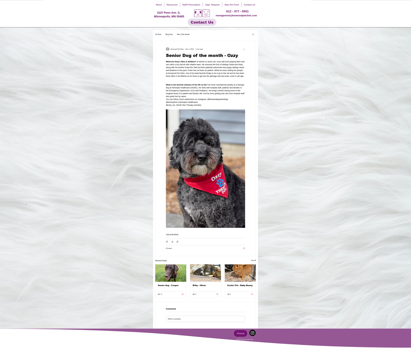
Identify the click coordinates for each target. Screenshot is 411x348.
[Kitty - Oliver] (205, 273)
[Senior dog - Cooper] (170, 273)
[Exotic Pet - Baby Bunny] (240, 273)
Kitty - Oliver (199, 285)
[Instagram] (252, 333)
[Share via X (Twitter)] (172, 242)
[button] (158, 5)
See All (253, 260)
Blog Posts (169, 34)
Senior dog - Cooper (168, 285)
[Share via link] (177, 242)
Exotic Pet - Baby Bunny (240, 285)
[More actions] (244, 49)
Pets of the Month (183, 34)
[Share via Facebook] (167, 242)
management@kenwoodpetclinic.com (236, 15)
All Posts (158, 34)
